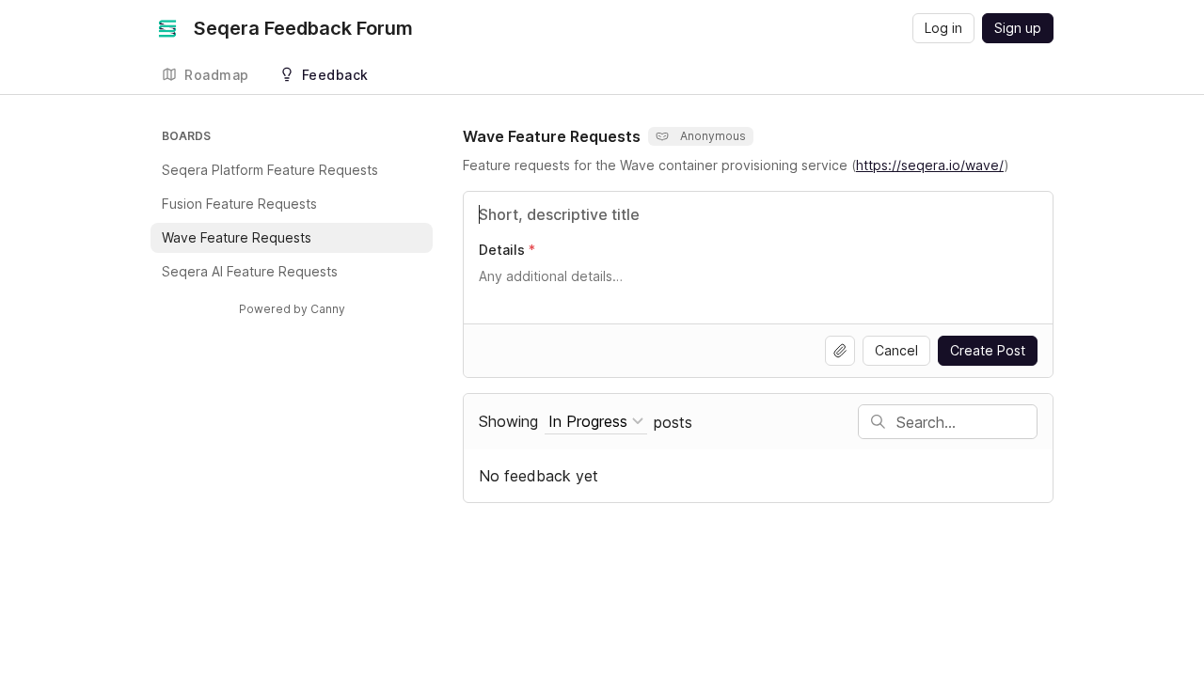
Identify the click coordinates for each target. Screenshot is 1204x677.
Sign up (1017, 28)
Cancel (896, 350)
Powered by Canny (292, 309)
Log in (943, 28)
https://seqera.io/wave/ (930, 165)
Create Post (987, 350)
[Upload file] (840, 351)
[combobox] (596, 421)
